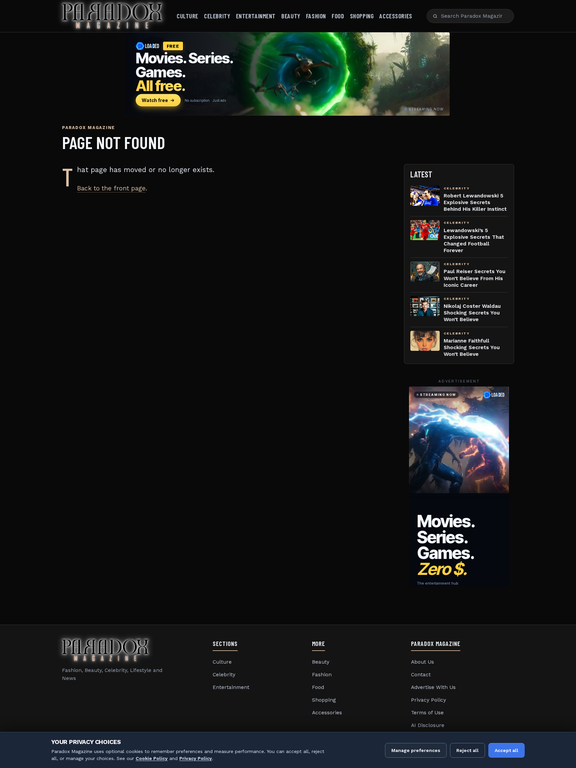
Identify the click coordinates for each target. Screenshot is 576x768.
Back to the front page (111, 188)
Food (338, 16)
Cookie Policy (152, 758)
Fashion (316, 16)
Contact (421, 675)
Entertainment (256, 16)
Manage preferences (415, 750)
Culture (187, 16)
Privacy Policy (428, 700)
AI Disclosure (427, 725)
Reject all (467, 750)
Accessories (395, 16)
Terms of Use (427, 713)
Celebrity (217, 16)
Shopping (362, 16)
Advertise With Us (433, 687)
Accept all (506, 750)
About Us (422, 662)
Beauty (290, 16)
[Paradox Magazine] (112, 16)
